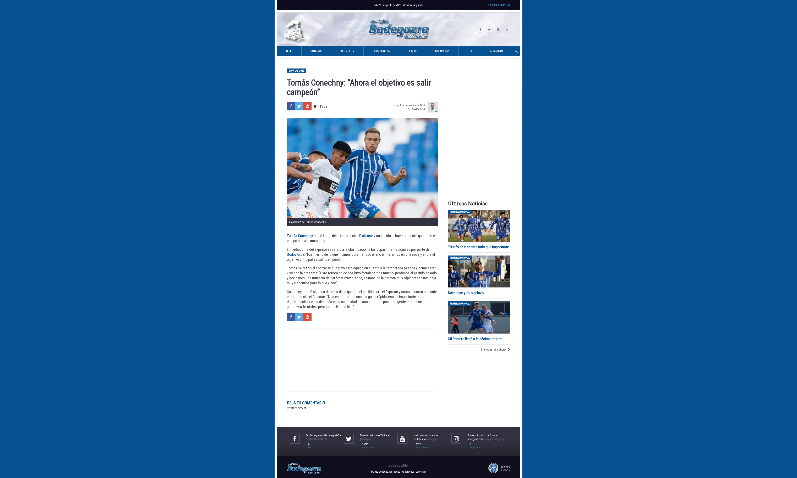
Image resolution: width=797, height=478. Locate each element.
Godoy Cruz (295, 254)
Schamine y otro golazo (466, 293)
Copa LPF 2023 (296, 70)
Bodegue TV (347, 51)
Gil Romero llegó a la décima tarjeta (475, 339)
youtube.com (426, 439)
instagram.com (486, 439)
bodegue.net (399, 465)
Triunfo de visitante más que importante (478, 247)
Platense (366, 235)
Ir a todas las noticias (494, 349)
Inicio (289, 51)
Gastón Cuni (418, 109)
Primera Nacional (460, 211)
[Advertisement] (362, 360)
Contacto (496, 51)
